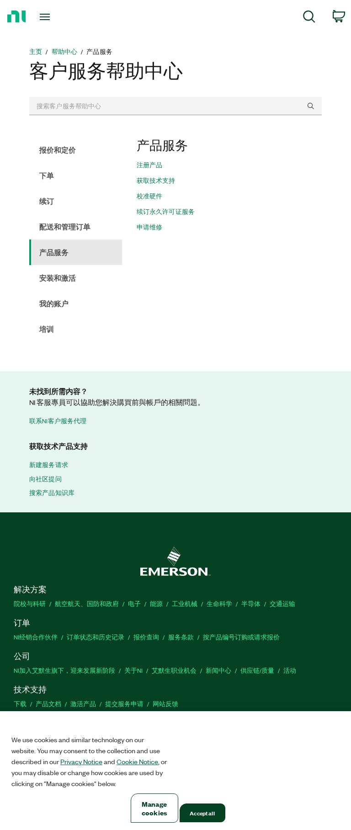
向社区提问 (45, 479)
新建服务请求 (48, 465)
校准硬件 (150, 196)
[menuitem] (309, 18)
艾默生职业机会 (174, 670)
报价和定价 (57, 149)
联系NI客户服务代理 (58, 421)
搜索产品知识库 (51, 493)
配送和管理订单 (64, 226)
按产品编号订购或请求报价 (241, 637)
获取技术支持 (156, 180)
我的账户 (54, 303)
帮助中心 (65, 52)
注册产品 (150, 165)
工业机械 (184, 603)
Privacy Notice (81, 761)
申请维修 (150, 227)
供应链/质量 (257, 670)
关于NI (133, 670)
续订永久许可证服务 (166, 212)
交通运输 (282, 603)
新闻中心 (218, 670)
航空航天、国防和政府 (87, 603)
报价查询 (146, 637)
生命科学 (219, 603)
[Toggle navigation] (55, 16)
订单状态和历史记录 (95, 637)
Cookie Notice (137, 761)
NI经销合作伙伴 (36, 637)
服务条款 (181, 637)
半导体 (251, 603)
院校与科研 (30, 603)
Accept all (202, 813)
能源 (156, 603)
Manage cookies (154, 808)
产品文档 (48, 703)
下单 (46, 175)
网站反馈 (165, 703)
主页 (35, 52)
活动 (289, 670)
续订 (46, 201)
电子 (134, 603)
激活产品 (83, 703)
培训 (46, 329)
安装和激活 (57, 277)
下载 (20, 703)
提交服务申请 (124, 703)
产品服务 (54, 252)
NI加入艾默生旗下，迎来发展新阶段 (64, 670)
